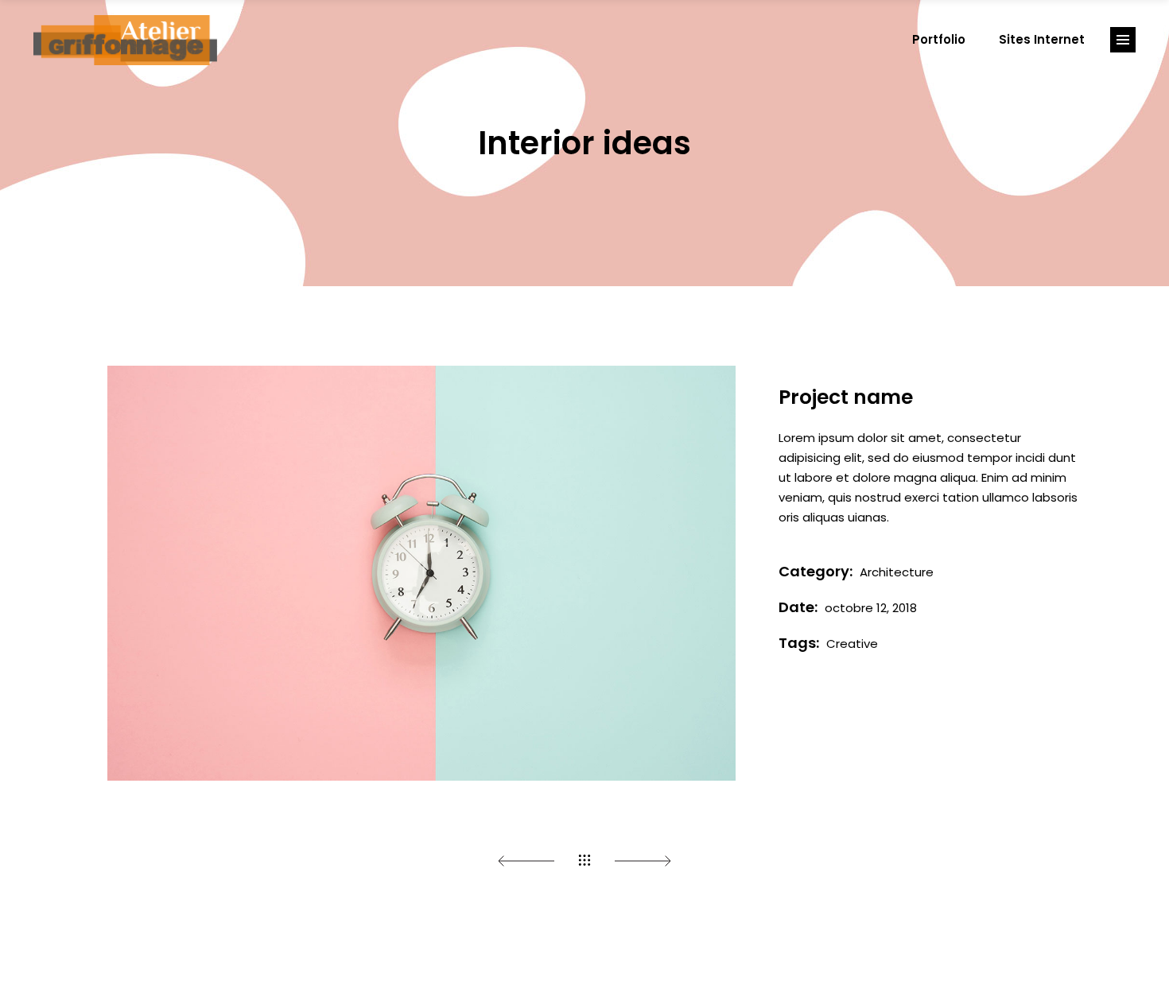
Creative (852, 643)
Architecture (897, 572)
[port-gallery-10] (421, 573)
